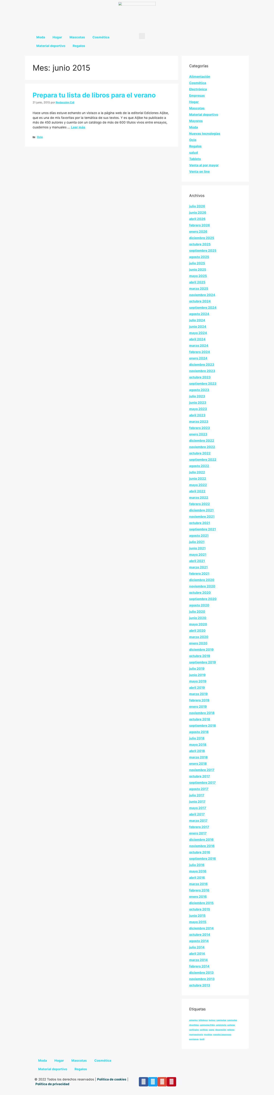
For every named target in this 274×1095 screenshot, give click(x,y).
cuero (211, 1029)
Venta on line (199, 171)
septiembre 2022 (202, 459)
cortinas (204, 1029)
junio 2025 (197, 269)
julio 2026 (197, 206)
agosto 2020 (199, 605)
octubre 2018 (199, 719)
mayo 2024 (198, 333)
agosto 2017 (198, 789)
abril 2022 (197, 491)
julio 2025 (197, 263)
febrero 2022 (199, 504)
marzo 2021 (198, 567)
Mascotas (77, 37)
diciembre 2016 (201, 839)
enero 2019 (198, 706)
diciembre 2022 (201, 440)
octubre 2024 (200, 301)
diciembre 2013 (201, 972)
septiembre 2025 (202, 250)
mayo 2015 (197, 922)
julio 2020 (197, 611)
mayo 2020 (198, 624)
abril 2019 (197, 687)
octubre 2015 (199, 909)
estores (230, 1029)
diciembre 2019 (201, 649)
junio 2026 (197, 212)
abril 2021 (197, 561)
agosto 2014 (199, 941)
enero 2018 (198, 763)
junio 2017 (197, 801)
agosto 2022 (199, 466)
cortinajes (194, 1029)
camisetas (221, 1020)
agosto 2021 (199, 535)
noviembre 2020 (202, 586)
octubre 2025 (200, 244)
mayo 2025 (198, 276)
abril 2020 (197, 630)
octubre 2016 (199, 852)
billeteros (203, 1020)
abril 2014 (197, 953)
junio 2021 (197, 548)
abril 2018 (197, 751)
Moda (40, 37)
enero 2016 (198, 896)
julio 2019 (196, 668)
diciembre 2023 (201, 364)
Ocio (40, 137)
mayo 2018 (197, 744)
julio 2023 (197, 396)
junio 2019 (197, 675)
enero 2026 (198, 231)
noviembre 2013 (202, 979)
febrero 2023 (199, 428)
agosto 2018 (199, 732)
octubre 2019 (199, 656)
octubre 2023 (200, 377)
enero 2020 (198, 643)
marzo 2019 (198, 694)
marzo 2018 (198, 757)
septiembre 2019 (202, 662)
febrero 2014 (199, 966)
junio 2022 (197, 478)
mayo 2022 (198, 485)
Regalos (79, 46)
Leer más (78, 127)
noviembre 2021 (202, 516)
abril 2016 (197, 877)
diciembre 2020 (201, 580)
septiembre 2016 (202, 858)
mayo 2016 (197, 871)
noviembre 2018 (202, 713)
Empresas (197, 95)
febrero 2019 (199, 700)
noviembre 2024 (202, 295)
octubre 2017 (199, 776)
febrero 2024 (199, 352)
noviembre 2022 (202, 447)
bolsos (212, 1020)
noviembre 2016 (202, 846)
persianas (194, 1039)
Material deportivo (50, 46)
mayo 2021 (197, 554)
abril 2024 (197, 339)
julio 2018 (196, 738)
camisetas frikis (207, 1025)
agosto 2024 (199, 314)
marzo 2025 (198, 288)
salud (193, 152)
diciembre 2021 (201, 510)
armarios (193, 1020)
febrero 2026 (199, 225)
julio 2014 (197, 947)
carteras (231, 1025)
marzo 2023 (198, 421)
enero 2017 (198, 833)
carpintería (221, 1025)
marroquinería (196, 1034)
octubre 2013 (199, 985)
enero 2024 (198, 358)
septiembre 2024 (203, 307)
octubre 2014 (199, 934)
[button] (142, 36)
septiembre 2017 (202, 782)
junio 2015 (197, 915)
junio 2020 (197, 618)
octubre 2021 (199, 523)
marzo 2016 (198, 884)
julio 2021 (196, 542)
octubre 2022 (200, 453)
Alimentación (199, 76)
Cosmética (100, 37)
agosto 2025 (199, 257)
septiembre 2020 (203, 599)
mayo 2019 (197, 681)
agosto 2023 (199, 390)
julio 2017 (196, 795)
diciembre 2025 (201, 238)
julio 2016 (196, 865)
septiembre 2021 (202, 529)
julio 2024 (197, 320)
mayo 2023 (198, 409)
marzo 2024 (198, 345)
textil (202, 1039)
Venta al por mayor (204, 165)
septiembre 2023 (202, 383)
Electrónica (198, 89)
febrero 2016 (199, 890)
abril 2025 (197, 282)
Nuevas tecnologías (204, 133)
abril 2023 (197, 415)
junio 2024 (197, 326)
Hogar (57, 37)
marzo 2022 (198, 497)
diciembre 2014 (201, 928)
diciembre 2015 (201, 903)
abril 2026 (197, 219)
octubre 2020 (200, 592)
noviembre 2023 (202, 371)
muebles (208, 1034)
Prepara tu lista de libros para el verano (94, 95)
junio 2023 (197, 402)
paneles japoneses (222, 1034)
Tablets (195, 159)
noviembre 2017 (201, 770)
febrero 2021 (199, 573)
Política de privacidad (52, 1084)
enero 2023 (198, 434)
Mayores (196, 121)
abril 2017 (197, 814)
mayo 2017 (197, 808)
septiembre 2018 (202, 725)
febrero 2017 (199, 827)
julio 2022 (197, 472)
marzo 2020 (198, 637)
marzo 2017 (198, 820)
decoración (220, 1029)
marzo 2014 (198, 960)
